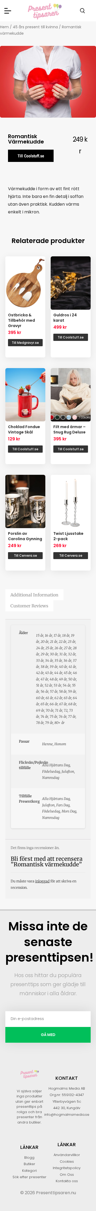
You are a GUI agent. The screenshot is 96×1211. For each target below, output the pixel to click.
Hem (4, 27)
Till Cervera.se (25, 555)
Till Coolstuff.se (31, 156)
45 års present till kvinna (35, 27)
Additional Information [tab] (34, 594)
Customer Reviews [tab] (29, 605)
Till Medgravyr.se (25, 342)
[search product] (82, 10)
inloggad (42, 881)
